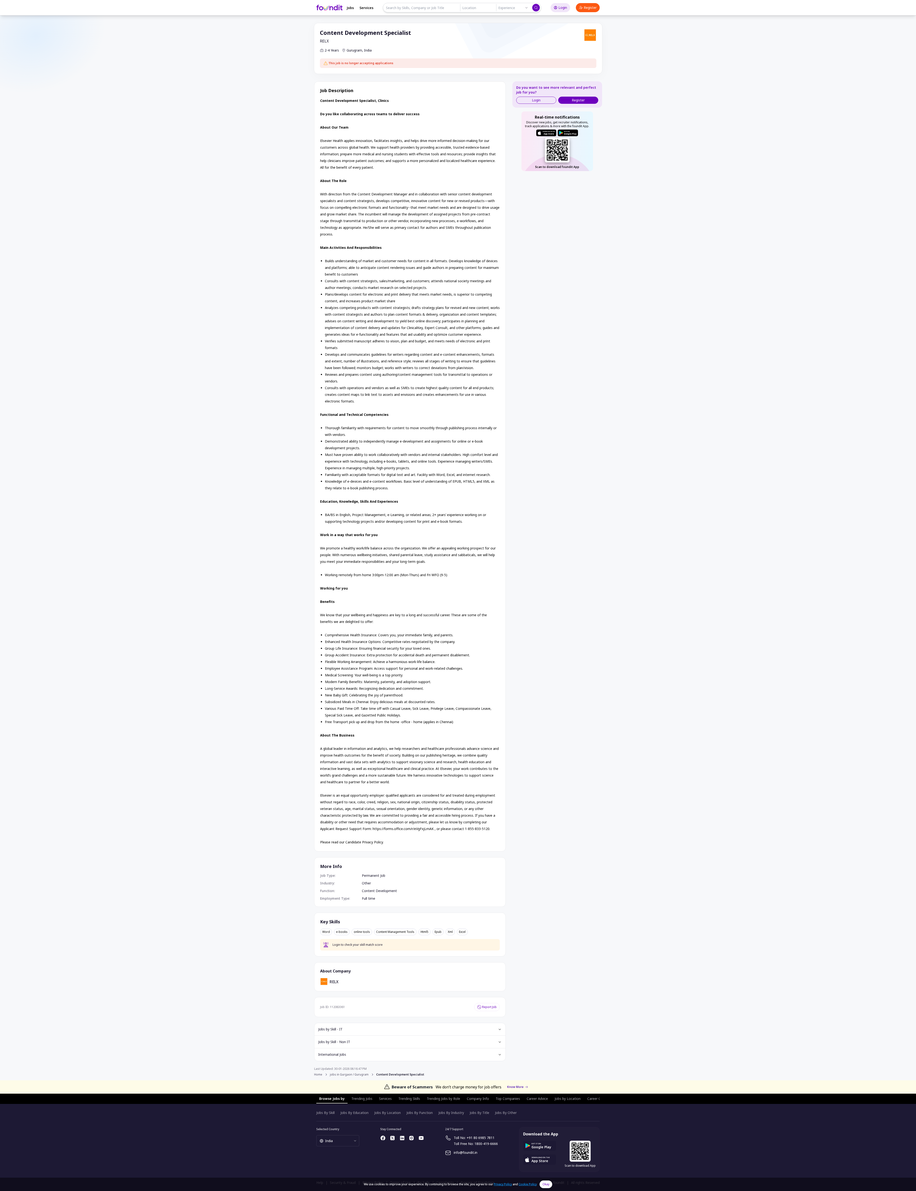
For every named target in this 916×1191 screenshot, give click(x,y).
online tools (362, 932)
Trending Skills (409, 1098)
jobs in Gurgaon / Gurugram (349, 1074)
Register (590, 7)
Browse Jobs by (332, 1098)
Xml (450, 932)
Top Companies (508, 1098)
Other (366, 883)
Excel (462, 932)
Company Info (478, 1098)
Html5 (424, 932)
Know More (515, 1087)
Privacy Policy (503, 1184)
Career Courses (599, 1098)
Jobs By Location (387, 1112)
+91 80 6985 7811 (480, 1137)
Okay (545, 1184)
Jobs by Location (568, 1098)
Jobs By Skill (325, 1112)
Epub (438, 932)
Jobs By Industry (451, 1112)
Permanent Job (373, 875)
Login (562, 7)
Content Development (379, 890)
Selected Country (327, 1129)
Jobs (350, 7)
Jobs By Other (506, 1112)
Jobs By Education (354, 1112)
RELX (324, 41)
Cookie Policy (528, 1184)
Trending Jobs (361, 1098)
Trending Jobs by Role (443, 1098)
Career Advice (537, 1098)
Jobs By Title (479, 1112)
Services (366, 7)
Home (318, 1074)
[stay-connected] (383, 1138)
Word (326, 932)
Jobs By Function (419, 1112)
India (368, 50)
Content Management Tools (395, 932)
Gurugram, (355, 50)
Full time (368, 898)
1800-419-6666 (486, 1143)
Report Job (489, 1007)
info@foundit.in (465, 1152)
